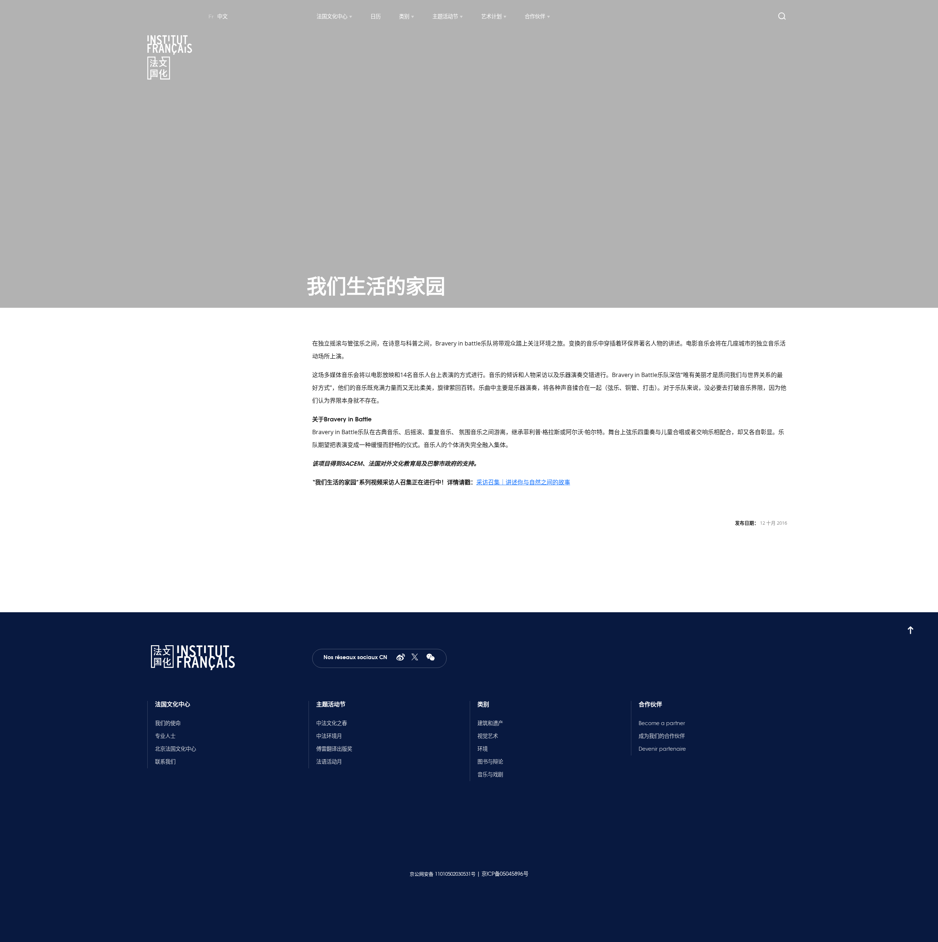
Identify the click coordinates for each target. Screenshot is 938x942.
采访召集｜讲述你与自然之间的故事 (523, 482)
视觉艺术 (487, 736)
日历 (375, 16)
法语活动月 (329, 761)
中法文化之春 (331, 723)
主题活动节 (445, 16)
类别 (404, 16)
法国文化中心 (332, 16)
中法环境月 (329, 736)
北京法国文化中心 (175, 749)
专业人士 (165, 736)
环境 (482, 749)
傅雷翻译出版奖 (334, 749)
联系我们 (165, 761)
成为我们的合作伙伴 (662, 736)
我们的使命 (168, 723)
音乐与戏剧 (490, 774)
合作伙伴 (535, 16)
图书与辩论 (490, 761)
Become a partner (662, 723)
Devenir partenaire (662, 749)
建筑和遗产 (490, 723)
